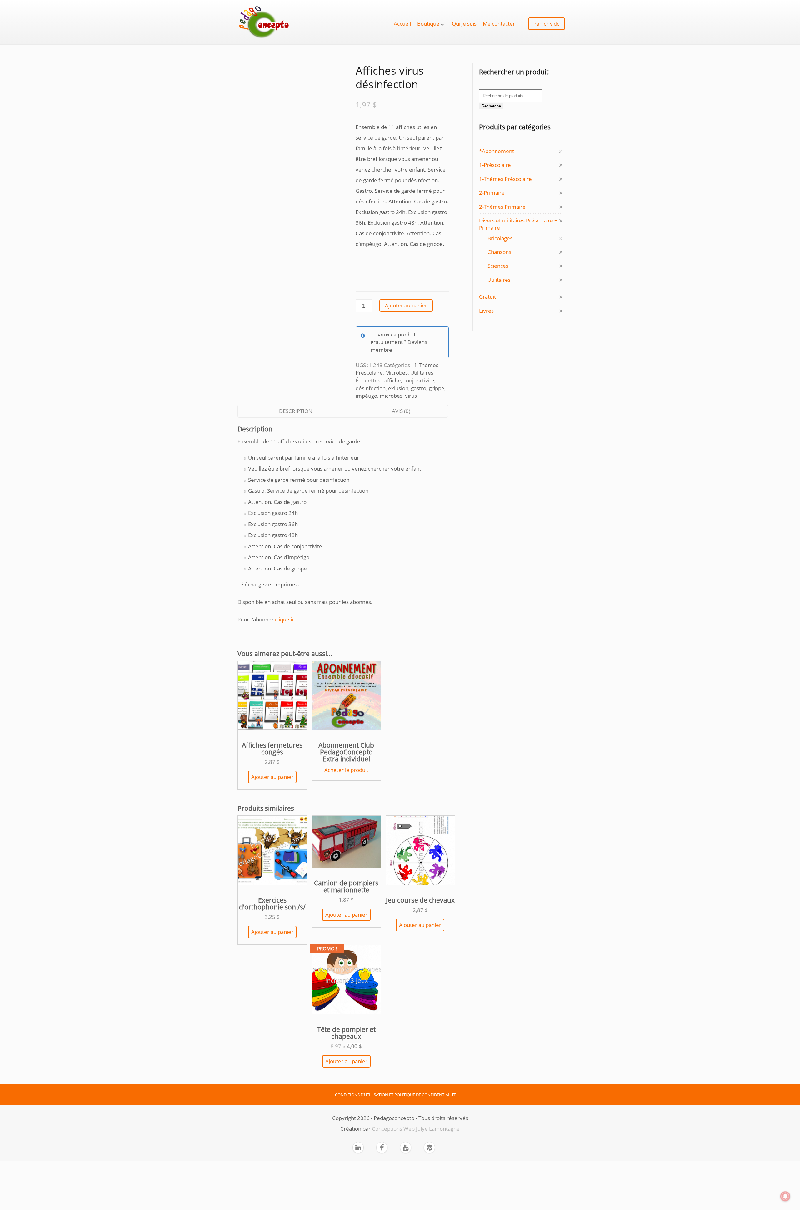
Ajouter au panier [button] (272, 776)
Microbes (396, 372)
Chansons (499, 252)
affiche (392, 380)
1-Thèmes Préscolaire (505, 178)
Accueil (402, 23)
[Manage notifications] (785, 1196)
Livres (486, 310)
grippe (436, 388)
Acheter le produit (346, 770)
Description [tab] (295, 411)
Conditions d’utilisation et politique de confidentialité (395, 1095)
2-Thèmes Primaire (502, 206)
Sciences (498, 265)
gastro (418, 388)
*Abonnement (496, 151)
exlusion (398, 388)
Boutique (428, 23)
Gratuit (487, 296)
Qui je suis (464, 23)
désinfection (371, 388)
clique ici (285, 619)
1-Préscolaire (495, 164)
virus (411, 395)
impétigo (366, 395)
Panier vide (546, 23)
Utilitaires (421, 372)
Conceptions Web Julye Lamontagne (416, 1128)
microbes (391, 395)
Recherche (491, 106)
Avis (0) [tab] (401, 411)
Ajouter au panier (406, 305)
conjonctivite (418, 380)
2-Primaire (492, 192)
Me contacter (499, 23)
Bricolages (500, 238)
